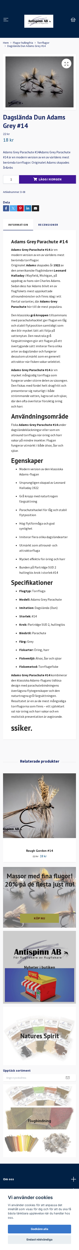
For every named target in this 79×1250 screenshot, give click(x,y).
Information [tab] (18, 224)
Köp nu (39, 918)
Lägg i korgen (50, 179)
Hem (6, 42)
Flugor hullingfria (23, 42)
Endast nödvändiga (39, 1239)
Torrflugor (43, 42)
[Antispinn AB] (38, 20)
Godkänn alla (39, 1229)
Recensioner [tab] (48, 224)
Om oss (8, 1179)
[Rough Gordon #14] (39, 809)
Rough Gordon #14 (39, 851)
